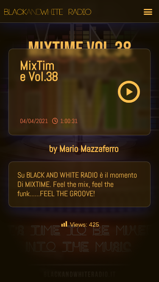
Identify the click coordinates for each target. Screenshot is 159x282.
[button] (148, 11)
